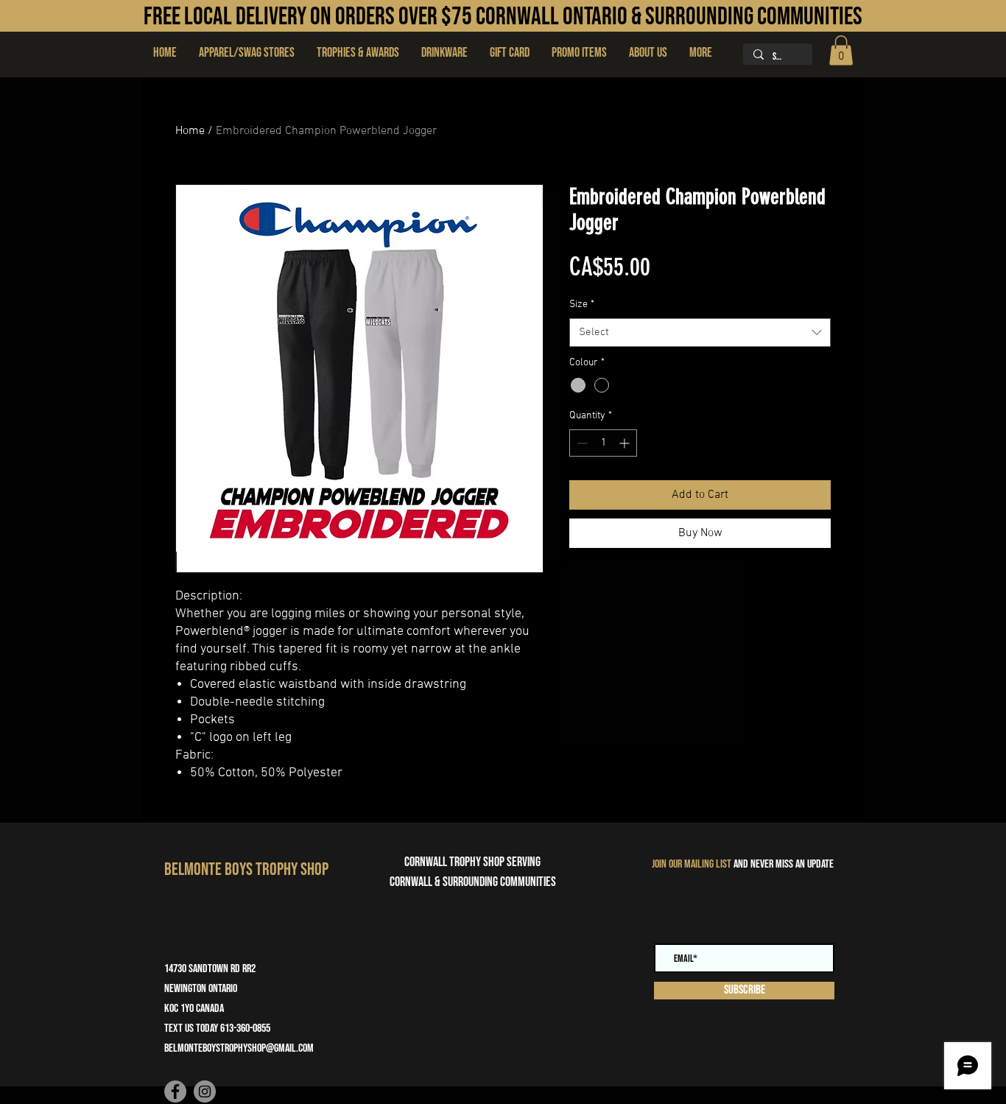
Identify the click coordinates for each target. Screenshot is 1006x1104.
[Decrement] (580, 443)
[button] (358, 53)
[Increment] (625, 443)
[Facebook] (175, 1091)
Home (190, 131)
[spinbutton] (603, 443)
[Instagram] (205, 1091)
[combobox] (700, 332)
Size (581, 304)
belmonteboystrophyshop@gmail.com (239, 1048)
